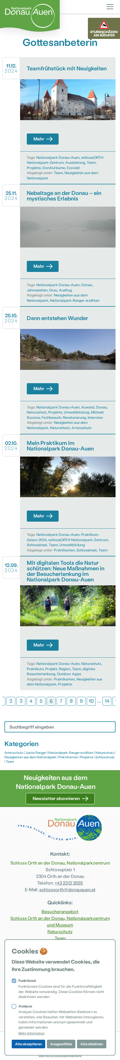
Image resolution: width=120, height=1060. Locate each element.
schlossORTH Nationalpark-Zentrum (78, 540)
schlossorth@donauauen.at (67, 889)
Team (91, 162)
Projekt (51, 669)
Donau (86, 285)
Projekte (34, 167)
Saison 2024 (37, 540)
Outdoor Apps (69, 674)
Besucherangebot (60, 911)
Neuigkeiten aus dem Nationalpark (30, 757)
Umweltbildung (76, 412)
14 (107, 701)
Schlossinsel (37, 545)
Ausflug (65, 290)
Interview (95, 417)
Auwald (87, 407)
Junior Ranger (35, 752)
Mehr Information (31, 1033)
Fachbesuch (51, 417)
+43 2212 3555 (69, 882)
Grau (53, 290)
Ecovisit (73, 167)
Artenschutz (81, 427)
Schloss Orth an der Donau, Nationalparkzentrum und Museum (60, 921)
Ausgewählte (61, 1044)
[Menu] (110, 6)
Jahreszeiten (37, 290)
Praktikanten (64, 550)
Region (64, 669)
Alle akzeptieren (28, 1044)
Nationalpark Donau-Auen (58, 157)
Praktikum (89, 534)
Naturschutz (37, 412)
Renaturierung (74, 417)
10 (91, 701)
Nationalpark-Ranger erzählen (74, 300)
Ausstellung (75, 162)
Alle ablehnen (91, 1044)
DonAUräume (53, 167)
